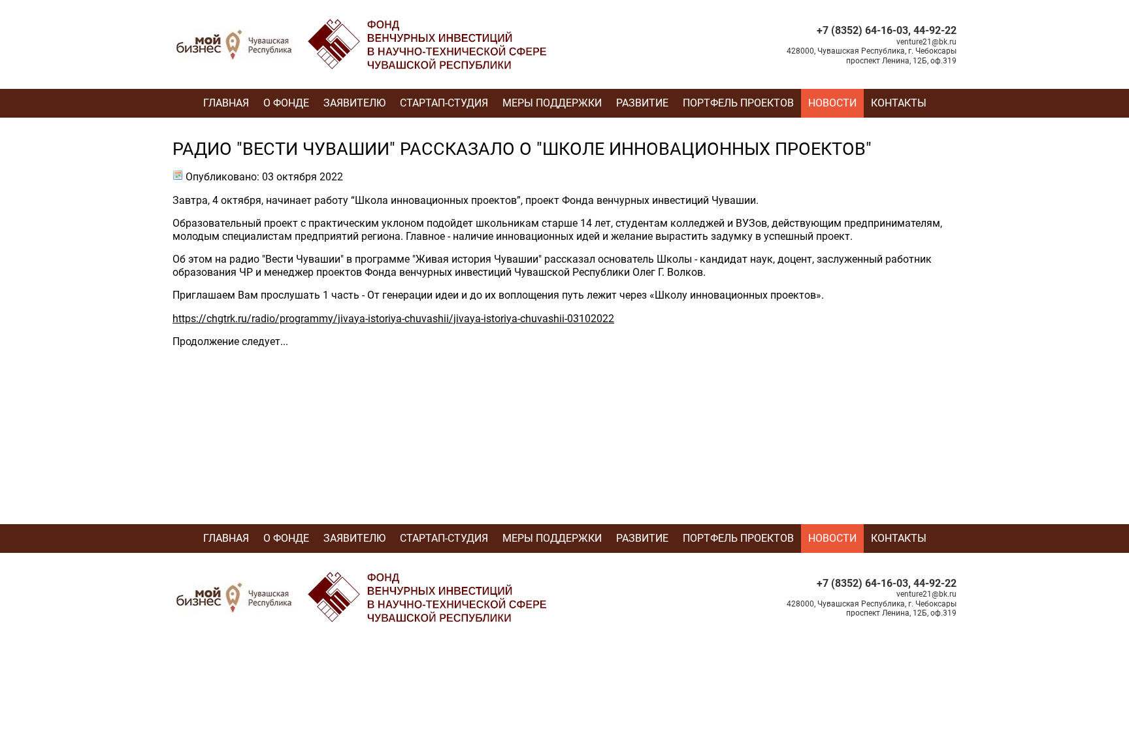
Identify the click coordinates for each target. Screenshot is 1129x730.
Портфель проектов (738, 103)
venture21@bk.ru (926, 41)
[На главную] (362, 23)
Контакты (898, 103)
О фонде (286, 103)
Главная (226, 103)
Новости (832, 103)
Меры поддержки (552, 103)
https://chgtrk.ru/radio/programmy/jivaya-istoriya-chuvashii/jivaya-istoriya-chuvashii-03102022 (393, 318)
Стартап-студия (444, 103)
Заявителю (354, 103)
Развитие (642, 103)
